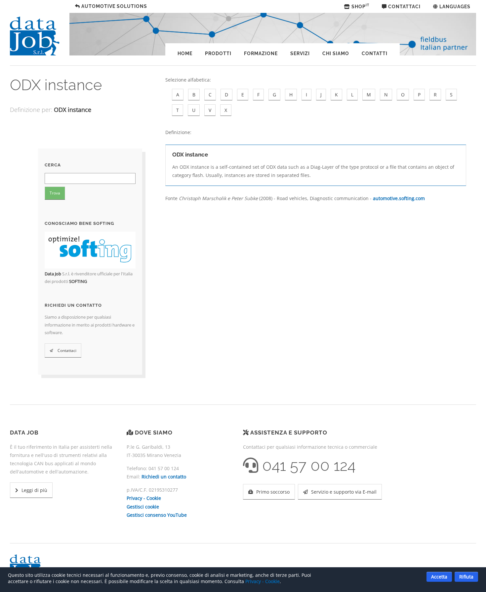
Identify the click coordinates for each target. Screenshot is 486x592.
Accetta (439, 577)
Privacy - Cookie (144, 498)
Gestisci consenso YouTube (157, 515)
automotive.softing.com (399, 198)
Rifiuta (466, 577)
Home (185, 53)
